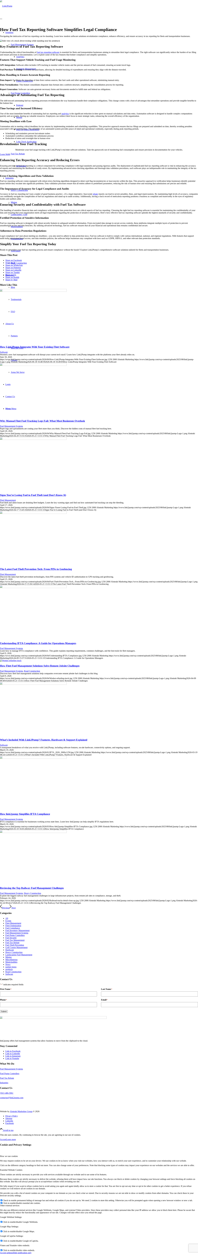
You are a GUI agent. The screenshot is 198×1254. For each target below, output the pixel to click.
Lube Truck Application (26, 142)
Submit (4, 1011)
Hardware (9, 950)
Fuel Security (11, 938)
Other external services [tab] (9, 1205)
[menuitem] (101, 1116)
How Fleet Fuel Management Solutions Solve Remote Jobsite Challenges (39, 665)
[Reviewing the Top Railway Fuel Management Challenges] (33, 832)
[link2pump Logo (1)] (6, 6)
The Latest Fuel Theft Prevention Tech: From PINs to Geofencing (36, 569)
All (6, 918)
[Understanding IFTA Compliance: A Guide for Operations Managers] (33, 587)
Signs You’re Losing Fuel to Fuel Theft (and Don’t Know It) (33, 495)
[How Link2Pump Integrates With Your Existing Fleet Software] (33, 291)
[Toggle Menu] (1, 18)
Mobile (19, 117)
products (9, 969)
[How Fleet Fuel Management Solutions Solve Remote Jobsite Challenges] (10, 660)
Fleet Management (8, 500)
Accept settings (6, 1253)
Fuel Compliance (12, 928)
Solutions (9, 32)
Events (8, 921)
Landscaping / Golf (19, 214)
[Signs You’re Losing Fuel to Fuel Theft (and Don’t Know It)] (33, 439)
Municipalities (11, 962)
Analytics (20, 57)
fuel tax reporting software (48, 52)
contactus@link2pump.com (11, 1098)
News (7, 964)
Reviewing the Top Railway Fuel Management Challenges (32, 888)
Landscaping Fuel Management (18, 955)
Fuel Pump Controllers (15, 935)
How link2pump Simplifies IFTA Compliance (25, 814)
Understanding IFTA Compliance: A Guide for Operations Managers (38, 643)
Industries (9, 178)
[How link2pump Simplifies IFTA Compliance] (33, 758)
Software (4, 352)
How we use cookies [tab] (9, 1156)
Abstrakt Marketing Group (21, 1111)
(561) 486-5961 (6, 1093)
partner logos (10, 967)
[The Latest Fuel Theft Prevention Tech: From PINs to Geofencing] (33, 513)
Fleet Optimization (13, 925)
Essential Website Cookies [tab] (11, 1170)
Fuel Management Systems (22, 44)
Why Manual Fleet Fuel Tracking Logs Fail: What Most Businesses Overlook (42, 420)
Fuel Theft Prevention (14, 945)
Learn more (11, 1139)
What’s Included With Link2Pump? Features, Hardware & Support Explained (43, 739)
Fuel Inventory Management (17, 930)
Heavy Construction (32, 893)
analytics (65, 113)
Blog (13, 287)
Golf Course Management (16, 947)
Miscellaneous (11, 959)
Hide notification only (22, 1253)
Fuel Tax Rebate (18, 154)
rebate (95, 194)
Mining (14, 202)
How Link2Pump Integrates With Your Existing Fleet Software (34, 346)
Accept (3, 1139)
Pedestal (19, 105)
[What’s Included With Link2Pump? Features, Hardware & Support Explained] (33, 684)
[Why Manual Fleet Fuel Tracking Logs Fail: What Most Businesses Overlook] (33, 365)
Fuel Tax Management (15, 940)
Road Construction (19, 263)
